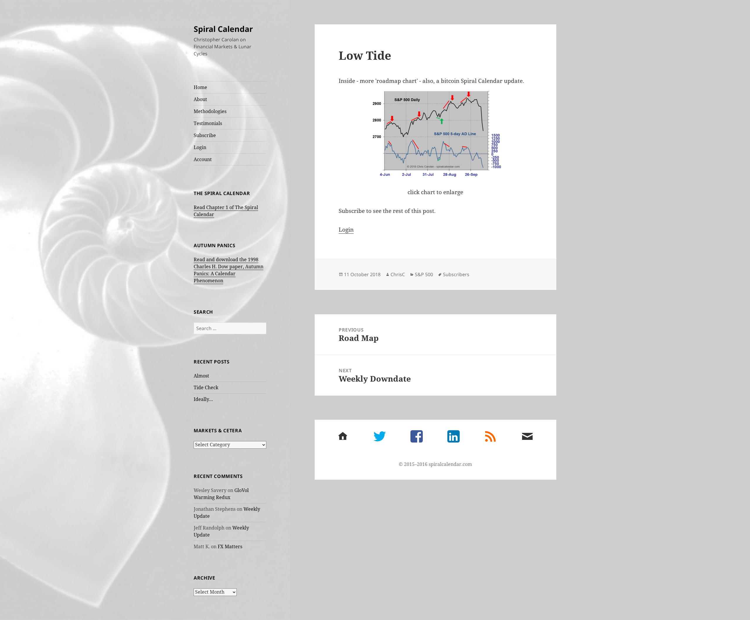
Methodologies (210, 111)
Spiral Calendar (223, 28)
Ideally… (203, 399)
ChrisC (398, 274)
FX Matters (230, 546)
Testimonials (208, 123)
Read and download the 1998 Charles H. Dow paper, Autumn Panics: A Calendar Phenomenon (228, 270)
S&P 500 (424, 274)
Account (203, 159)
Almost (201, 376)
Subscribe (205, 135)
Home (200, 87)
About (200, 99)
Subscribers (456, 274)
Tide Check (206, 387)
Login (200, 147)
